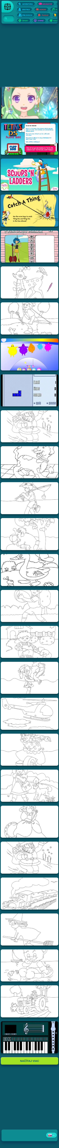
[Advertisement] (29, 57)
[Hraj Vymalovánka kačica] (29, 570)
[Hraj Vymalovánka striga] (29, 929)
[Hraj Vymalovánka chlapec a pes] (29, 642)
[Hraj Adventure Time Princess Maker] (29, 246)
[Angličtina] (51, 1135)
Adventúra (27, 4)
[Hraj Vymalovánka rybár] (29, 498)
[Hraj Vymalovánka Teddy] (29, 965)
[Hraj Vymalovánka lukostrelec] (29, 318)
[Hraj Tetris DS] (29, 139)
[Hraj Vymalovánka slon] (29, 534)
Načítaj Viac (29, 1060)
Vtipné (41, 21)
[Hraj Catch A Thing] (29, 211)
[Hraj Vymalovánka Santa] (29, 426)
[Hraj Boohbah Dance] (29, 354)
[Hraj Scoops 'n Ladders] (29, 175)
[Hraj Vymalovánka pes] (29, 462)
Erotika (26, 10)
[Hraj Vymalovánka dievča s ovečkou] (29, 786)
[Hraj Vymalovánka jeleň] (29, 282)
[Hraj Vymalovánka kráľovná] (29, 822)
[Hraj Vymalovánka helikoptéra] (29, 714)
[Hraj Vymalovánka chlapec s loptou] (29, 606)
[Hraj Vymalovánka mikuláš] (29, 858)
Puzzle (45, 15)
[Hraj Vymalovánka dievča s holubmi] (29, 678)
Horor (42, 10)
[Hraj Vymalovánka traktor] (29, 1001)
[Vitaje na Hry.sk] (8, 6)
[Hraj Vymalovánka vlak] (29, 894)
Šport (25, 21)
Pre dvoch (27, 15)
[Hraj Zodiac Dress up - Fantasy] (29, 103)
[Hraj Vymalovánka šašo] (29, 750)
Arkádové (47, 4)
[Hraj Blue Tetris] (29, 390)
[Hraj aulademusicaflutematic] (29, 1037)
